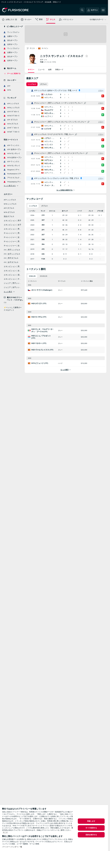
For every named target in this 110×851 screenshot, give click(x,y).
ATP (41, 60)
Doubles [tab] (43, 276)
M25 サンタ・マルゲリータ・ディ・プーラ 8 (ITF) (42, 330)
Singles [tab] (32, 276)
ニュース (41, 70)
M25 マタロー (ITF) (38, 343)
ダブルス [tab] (43, 84)
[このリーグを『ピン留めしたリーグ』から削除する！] (79, 90)
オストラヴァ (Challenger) (41, 290)
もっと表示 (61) (10, 186)
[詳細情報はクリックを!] (65, 96)
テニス (32, 48)
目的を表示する (91, 835)
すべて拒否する (91, 828)
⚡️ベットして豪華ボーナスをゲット (13, 308)
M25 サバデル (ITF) (38, 317)
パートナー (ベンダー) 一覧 (12, 847)
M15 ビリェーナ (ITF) (39, 363)
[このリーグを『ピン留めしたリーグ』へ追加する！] (85, 103)
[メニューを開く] (103, 10)
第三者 (5, 832)
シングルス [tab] (32, 84)
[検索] (82, 10)
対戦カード (59, 70)
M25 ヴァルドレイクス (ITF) (42, 350)
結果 (50, 70)
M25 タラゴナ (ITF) (38, 303)
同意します (91, 821)
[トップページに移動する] (20, 10)
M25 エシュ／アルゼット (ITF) (41, 337)
